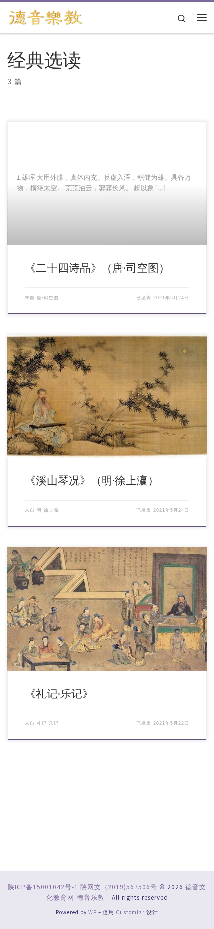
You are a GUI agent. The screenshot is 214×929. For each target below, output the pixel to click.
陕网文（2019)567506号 (118, 887)
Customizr (130, 912)
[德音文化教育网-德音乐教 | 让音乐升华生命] (45, 16)
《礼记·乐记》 (59, 693)
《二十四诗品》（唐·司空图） (97, 268)
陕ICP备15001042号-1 (43, 887)
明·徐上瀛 (48, 510)
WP (92, 912)
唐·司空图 (48, 297)
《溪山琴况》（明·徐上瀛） (92, 480)
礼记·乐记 (48, 723)
